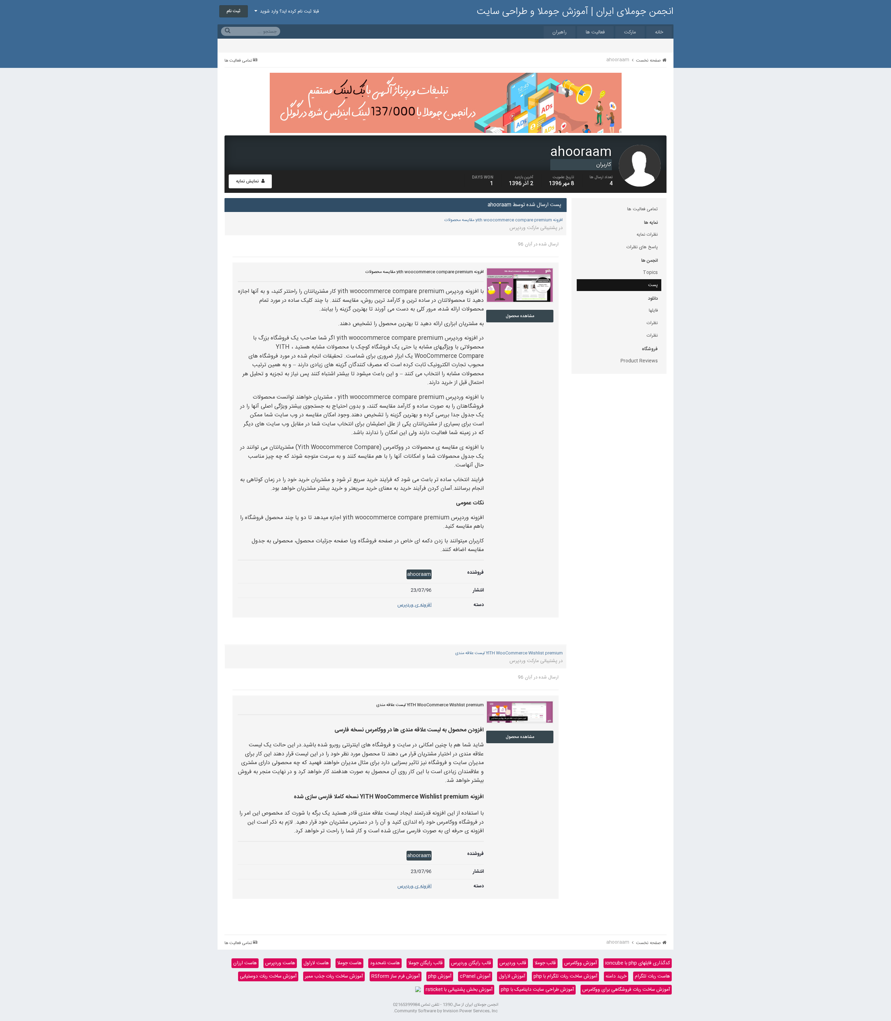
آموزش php (439, 976)
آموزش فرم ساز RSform (395, 976)
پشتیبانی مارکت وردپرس (533, 228)
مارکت (630, 32)
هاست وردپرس (280, 963)
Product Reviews (639, 361)
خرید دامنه (616, 976)
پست (653, 285)
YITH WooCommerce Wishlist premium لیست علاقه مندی (509, 653)
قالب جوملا (545, 963)
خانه (659, 32)
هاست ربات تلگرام (652, 976)
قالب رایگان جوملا (425, 963)
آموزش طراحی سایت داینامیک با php (537, 989)
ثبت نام (234, 11)
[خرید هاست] (418, 989)
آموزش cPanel (475, 976)
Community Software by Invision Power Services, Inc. (445, 1010)
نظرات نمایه (647, 234)
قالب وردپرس (512, 963)
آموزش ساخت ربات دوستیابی (268, 976)
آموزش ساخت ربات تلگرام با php (565, 976)
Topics (650, 272)
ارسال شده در (538, 244)
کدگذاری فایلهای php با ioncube (637, 963)
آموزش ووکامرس (580, 963)
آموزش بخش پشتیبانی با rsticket (459, 989)
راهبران (559, 32)
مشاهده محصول (520, 316)
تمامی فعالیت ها (642, 209)
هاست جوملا (349, 963)
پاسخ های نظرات (642, 247)
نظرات (652, 323)
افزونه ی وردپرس (414, 605)
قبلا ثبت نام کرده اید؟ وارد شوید (288, 11)
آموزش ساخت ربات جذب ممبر (334, 976)
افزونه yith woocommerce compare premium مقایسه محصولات (503, 220)
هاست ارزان (245, 963)
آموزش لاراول (512, 976)
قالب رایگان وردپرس (471, 963)
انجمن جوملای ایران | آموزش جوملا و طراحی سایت (575, 12)
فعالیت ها (595, 32)
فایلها (653, 310)
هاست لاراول (316, 963)
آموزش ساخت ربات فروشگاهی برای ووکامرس (626, 989)
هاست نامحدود (385, 963)
